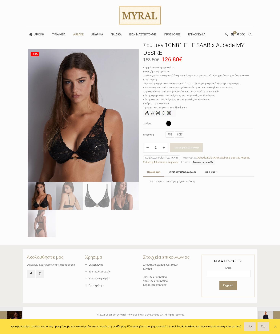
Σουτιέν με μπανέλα (203, 162)
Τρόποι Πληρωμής (99, 278)
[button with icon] (31, 274)
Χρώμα (147, 123)
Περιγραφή (153, 172)
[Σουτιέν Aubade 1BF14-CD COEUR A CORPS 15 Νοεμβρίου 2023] (11, 318)
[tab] (153, 172)
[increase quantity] (163, 148)
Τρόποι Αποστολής (99, 271)
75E (170, 134)
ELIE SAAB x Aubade (218, 157)
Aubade (201, 157)
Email (228, 267)
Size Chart (211, 172)
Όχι (263, 326)
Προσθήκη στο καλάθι (186, 147)
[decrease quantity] (147, 148)
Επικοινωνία (96, 264)
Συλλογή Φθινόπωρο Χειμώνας (161, 162)
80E (179, 134)
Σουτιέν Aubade (240, 157)
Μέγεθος (148, 134)
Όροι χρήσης (96, 285)
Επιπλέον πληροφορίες (183, 172)
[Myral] (140, 13)
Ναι (250, 326)
